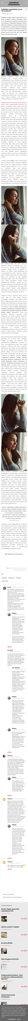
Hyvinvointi (11, 578)
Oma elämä (5, 581)
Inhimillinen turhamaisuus (14, 4)
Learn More (11, 1019)
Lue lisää (24, 918)
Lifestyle (18, 578)
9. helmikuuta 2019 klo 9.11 (19, 778)
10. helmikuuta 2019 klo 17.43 (14, 863)
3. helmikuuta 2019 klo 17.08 (14, 651)
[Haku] (26, 3)
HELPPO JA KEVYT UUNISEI (10, 927)
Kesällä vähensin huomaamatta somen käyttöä (13, 102)
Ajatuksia (4, 578)
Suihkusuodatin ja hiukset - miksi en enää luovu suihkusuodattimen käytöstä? (12, 977)
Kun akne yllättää (6, 943)
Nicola (9, 587)
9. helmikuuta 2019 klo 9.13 (19, 826)
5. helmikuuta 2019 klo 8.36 (19, 798)
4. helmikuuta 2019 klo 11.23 (19, 669)
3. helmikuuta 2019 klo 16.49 (18, 587)
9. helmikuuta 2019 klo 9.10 (19, 729)
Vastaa (9, 647)
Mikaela (14, 613)
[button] (26, 10)
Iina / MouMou (16, 667)
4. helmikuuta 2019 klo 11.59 (14, 757)
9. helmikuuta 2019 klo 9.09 (19, 698)
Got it (19, 1019)
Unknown (10, 798)
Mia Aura (9, 755)
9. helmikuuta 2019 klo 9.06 (19, 614)
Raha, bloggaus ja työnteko (10, 959)
